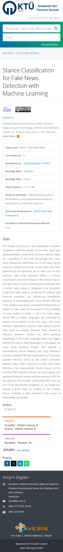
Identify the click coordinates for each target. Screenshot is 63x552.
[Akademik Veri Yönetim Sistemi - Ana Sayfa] (19, 8)
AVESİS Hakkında (33, 535)
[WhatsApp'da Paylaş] (26, 463)
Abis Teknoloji (27, 548)
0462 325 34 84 (16, 511)
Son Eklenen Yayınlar (27, 53)
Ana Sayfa (8, 53)
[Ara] (55, 28)
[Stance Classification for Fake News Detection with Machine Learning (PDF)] (7, 109)
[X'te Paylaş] (13, 463)
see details (23, 450)
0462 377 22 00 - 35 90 (20, 506)
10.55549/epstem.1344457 (36, 163)
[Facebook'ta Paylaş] (7, 463)
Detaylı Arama (49, 44)
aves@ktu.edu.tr (17, 500)
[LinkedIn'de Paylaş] (20, 463)
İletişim (48, 535)
